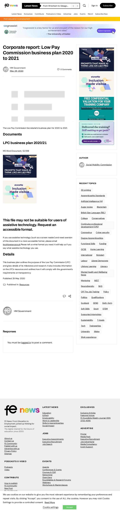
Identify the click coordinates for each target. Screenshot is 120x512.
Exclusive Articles (88, 413)
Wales (97, 331)
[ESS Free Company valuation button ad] (96, 108)
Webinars (46, 482)
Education (46, 413)
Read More (50, 502)
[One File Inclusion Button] (20, 201)
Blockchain (102, 207)
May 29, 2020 (16, 71)
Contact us (9, 441)
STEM (105, 308)
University (85, 331)
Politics (84, 297)
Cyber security (102, 232)
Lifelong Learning (88, 266)
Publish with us (10, 446)
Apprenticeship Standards (93, 195)
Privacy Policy (10, 451)
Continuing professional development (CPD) (91, 225)
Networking (47, 475)
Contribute (39, 14)
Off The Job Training (90, 291)
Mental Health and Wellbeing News (94, 273)
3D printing (86, 190)
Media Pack (85, 436)
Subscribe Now (101, 14)
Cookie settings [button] (50, 507)
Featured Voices (87, 415)
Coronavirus (86, 232)
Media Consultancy (88, 444)
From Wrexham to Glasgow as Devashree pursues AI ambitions (57, 6)
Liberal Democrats (99, 260)
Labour (84, 260)
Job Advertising (87, 442)
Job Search (47, 444)
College (84, 218)
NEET (96, 280)
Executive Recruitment (52, 442)
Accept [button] (69, 507)
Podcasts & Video (53, 14)
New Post (8, 488)
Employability (48, 418)
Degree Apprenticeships (92, 238)
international (86, 255)
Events (82, 14)
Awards (45, 467)
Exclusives (28, 14)
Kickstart (100, 255)
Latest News (17, 14)
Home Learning (97, 249)
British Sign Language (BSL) (93, 212)
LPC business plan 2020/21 (25, 143)
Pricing (83, 434)
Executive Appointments (53, 439)
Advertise (67, 14)
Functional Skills (88, 243)
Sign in (94, 5)
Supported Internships (91, 314)
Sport (96, 308)
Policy (106, 291)
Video (7, 469)
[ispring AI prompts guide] (20, 176)
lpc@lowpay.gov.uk (11, 244)
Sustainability (87, 320)
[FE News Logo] (11, 5)
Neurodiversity (87, 286)
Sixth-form (107, 303)
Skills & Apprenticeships (53, 423)
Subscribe (108, 5)
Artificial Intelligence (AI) (92, 201)
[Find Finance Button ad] (96, 133)
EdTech (45, 415)
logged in (26, 342)
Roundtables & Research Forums (56, 480)
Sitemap (8, 453)
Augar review (87, 207)
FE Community (10, 443)
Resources (24, 284)
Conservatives (98, 218)
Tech (83, 325)
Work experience (88, 337)
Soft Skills (85, 308)
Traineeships (95, 325)
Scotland (85, 303)
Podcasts (8, 467)
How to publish (10, 483)
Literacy (104, 266)
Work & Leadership (50, 420)
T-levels (100, 320)
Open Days (47, 477)
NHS (100, 286)
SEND (95, 303)
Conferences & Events (52, 469)
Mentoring (85, 280)
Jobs (76, 14)
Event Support (86, 447)
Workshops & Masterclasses (55, 485)
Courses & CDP (49, 472)
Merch (90, 14)
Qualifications (97, 297)
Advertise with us (11, 448)
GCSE (83, 249)
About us (8, 438)
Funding (102, 243)
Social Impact (48, 425)
